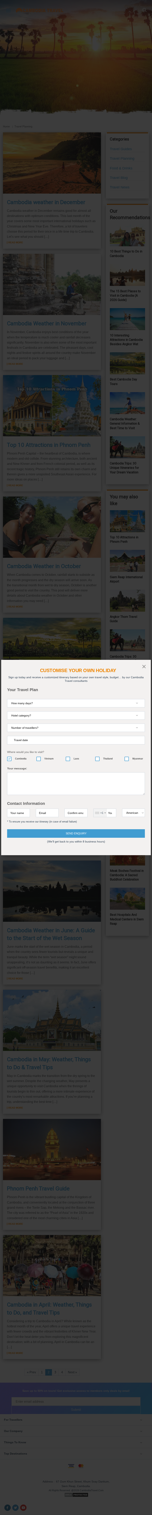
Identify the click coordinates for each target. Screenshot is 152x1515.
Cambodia (21, 758)
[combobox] (100, 813)
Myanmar (137, 758)
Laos (76, 758)
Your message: (17, 768)
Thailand (108, 758)
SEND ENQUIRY (76, 833)
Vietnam (49, 758)
